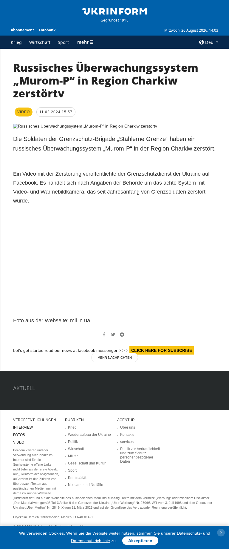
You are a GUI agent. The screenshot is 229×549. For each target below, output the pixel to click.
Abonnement (22, 30)
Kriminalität (77, 478)
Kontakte (127, 435)
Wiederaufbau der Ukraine (89, 435)
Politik (73, 442)
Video (18, 442)
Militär (73, 456)
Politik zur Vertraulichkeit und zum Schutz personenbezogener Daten (140, 455)
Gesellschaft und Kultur (87, 463)
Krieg (16, 42)
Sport (63, 42)
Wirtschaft (40, 42)
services (127, 442)
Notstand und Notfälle (85, 485)
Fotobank (47, 30)
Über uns (127, 427)
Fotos (19, 435)
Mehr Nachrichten (115, 357)
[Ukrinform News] (114, 10)
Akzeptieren (140, 540)
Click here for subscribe (161, 350)
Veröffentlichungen (34, 420)
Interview (23, 427)
